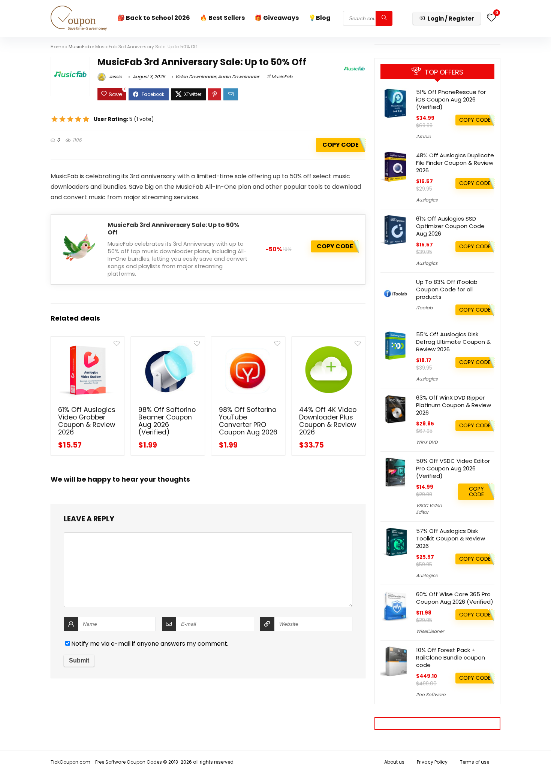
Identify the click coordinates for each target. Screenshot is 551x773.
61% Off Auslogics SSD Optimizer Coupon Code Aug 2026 (450, 226)
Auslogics (426, 200)
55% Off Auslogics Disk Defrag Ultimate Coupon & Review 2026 (453, 341)
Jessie (115, 76)
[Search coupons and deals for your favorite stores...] (384, 18)
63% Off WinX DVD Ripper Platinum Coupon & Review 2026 (453, 405)
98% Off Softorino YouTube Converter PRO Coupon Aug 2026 (248, 421)
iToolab (424, 307)
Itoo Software (430, 694)
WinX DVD (426, 442)
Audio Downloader (238, 76)
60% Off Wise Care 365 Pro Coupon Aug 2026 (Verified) (454, 598)
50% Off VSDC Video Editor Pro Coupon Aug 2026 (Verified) (453, 468)
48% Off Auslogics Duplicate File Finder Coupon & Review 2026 (455, 162)
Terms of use (474, 762)
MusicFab (80, 46)
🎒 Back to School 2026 (153, 17)
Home (57, 46)
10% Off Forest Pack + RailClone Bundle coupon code (450, 657)
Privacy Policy (432, 762)
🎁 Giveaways (277, 17)
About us (394, 762)
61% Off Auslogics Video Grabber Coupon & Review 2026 (86, 421)
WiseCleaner (430, 631)
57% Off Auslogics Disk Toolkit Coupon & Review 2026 (450, 538)
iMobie (423, 136)
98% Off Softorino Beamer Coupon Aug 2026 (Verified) (167, 421)
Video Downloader (195, 76)
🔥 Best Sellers (222, 17)
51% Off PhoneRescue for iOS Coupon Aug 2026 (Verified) (451, 99)
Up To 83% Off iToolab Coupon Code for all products (447, 289)
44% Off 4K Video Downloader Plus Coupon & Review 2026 (327, 421)
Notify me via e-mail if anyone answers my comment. (149, 643)
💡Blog (319, 17)
